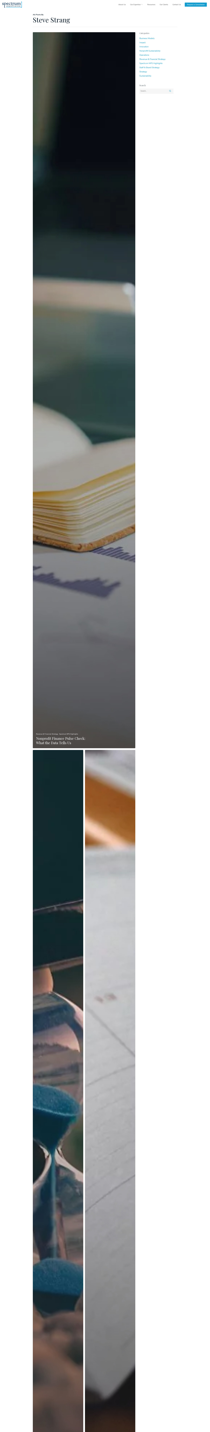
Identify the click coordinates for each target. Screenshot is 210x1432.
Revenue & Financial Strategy (47, 734)
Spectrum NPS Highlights (68, 734)
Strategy (143, 71)
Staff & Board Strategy (149, 67)
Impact (142, 42)
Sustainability (145, 76)
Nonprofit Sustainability (149, 51)
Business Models (146, 38)
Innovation (144, 46)
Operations (144, 55)
